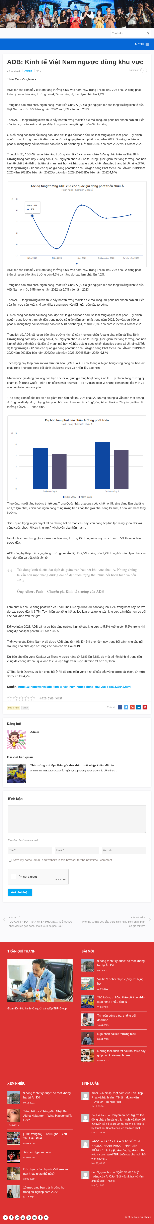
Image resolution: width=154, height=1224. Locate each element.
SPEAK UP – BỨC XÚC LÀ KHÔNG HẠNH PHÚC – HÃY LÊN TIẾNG (115, 1146)
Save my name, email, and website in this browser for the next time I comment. (63, 859)
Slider (25, 707)
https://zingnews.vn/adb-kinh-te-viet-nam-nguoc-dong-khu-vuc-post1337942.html (74, 686)
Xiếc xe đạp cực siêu (37, 1152)
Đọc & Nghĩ (13, 707)
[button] (77, 44)
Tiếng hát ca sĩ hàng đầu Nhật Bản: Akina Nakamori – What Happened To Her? (47, 1116)
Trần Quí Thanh (142, 1217)
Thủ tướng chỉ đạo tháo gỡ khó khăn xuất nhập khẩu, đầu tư (72, 765)
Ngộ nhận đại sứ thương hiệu (116, 1034)
